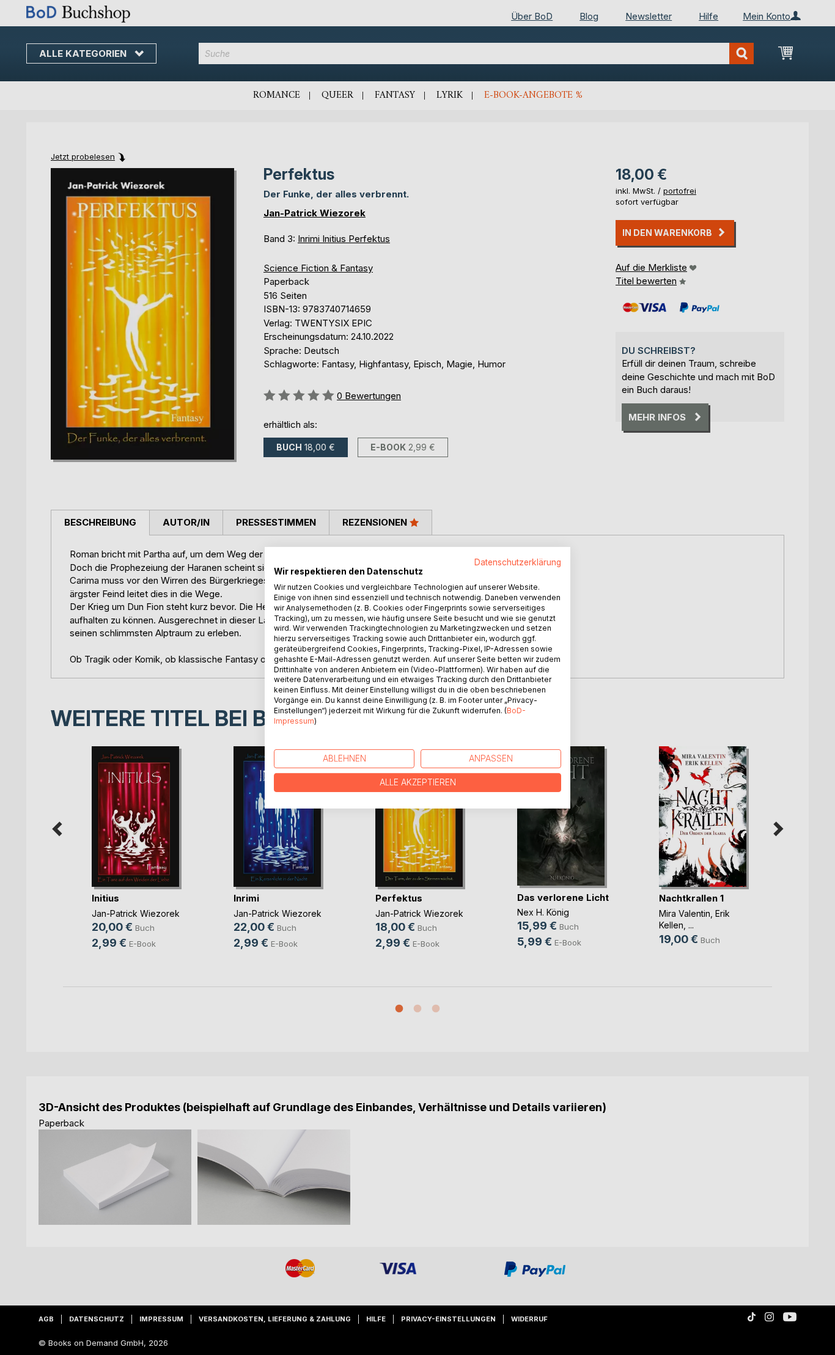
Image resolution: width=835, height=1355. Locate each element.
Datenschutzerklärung (517, 562)
